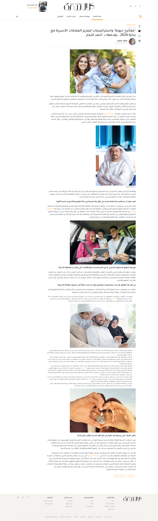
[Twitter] (139, 31)
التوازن (90, 379)
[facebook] (140, 7)
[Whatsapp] (139, 36)
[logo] (79, 6)
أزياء (92, 501)
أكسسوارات (89, 506)
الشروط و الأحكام (65, 517)
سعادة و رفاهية (131, 25)
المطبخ (60, 17)
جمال (91, 504)
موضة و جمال (84, 17)
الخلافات (83, 368)
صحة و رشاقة (110, 504)
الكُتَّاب (75, 517)
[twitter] (131, 7)
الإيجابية (114, 299)
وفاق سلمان (122, 41)
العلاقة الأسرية (109, 114)
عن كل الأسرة (108, 517)
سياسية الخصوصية (51, 517)
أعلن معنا (99, 517)
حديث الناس (71, 17)
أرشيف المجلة (33, 8)
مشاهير (69, 501)
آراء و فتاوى (68, 506)
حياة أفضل (97, 17)
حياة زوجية (130, 476)
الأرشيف (90, 517)
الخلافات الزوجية (119, 476)
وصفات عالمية (48, 501)
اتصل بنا (82, 517)
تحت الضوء (68, 504)
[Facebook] (139, 26)
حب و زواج (111, 509)
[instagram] (135, 7)
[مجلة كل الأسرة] (132, 499)
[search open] (18, 16)
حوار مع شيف (48, 504)
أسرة (112, 501)
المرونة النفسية (93, 456)
